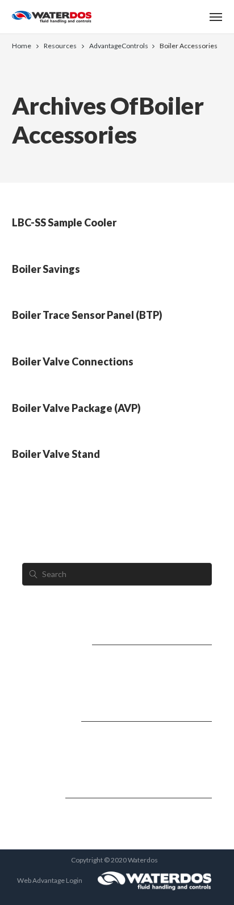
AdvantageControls (118, 45)
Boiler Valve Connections (72, 361)
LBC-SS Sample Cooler (64, 222)
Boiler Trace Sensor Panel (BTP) (87, 315)
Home (21, 45)
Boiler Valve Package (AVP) (76, 408)
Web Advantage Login (49, 880)
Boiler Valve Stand (56, 454)
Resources (60, 45)
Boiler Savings (46, 269)
